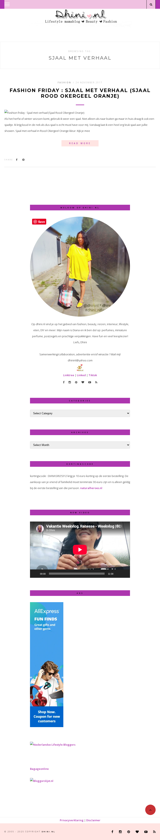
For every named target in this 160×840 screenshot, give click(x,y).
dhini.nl (48, 831)
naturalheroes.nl (91, 488)
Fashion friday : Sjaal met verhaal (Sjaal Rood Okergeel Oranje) (80, 93)
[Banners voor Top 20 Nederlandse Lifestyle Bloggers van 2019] (52, 744)
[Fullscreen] (124, 574)
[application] (80, 550)
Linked (81, 375)
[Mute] (118, 574)
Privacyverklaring (72, 820)
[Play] (35, 574)
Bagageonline (39, 769)
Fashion (64, 82)
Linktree (68, 375)
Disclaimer (93, 820)
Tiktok (93, 375)
